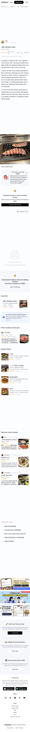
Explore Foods (15, 708)
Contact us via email (15, 716)
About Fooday (15, 706)
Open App (19, 2)
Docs (15, 714)
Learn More (15, 669)
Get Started (15, 633)
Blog (15, 710)
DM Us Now (15, 651)
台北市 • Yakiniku (5, 49)
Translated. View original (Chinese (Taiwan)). (11, 56)
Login (11, 2)
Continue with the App (15, 204)
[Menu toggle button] (27, 2)
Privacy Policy (10, 728)
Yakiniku (12, 6)
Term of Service (19, 728)
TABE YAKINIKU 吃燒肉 (22, 6)
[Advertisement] (15, 24)
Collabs (15, 712)
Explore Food (4, 6)
